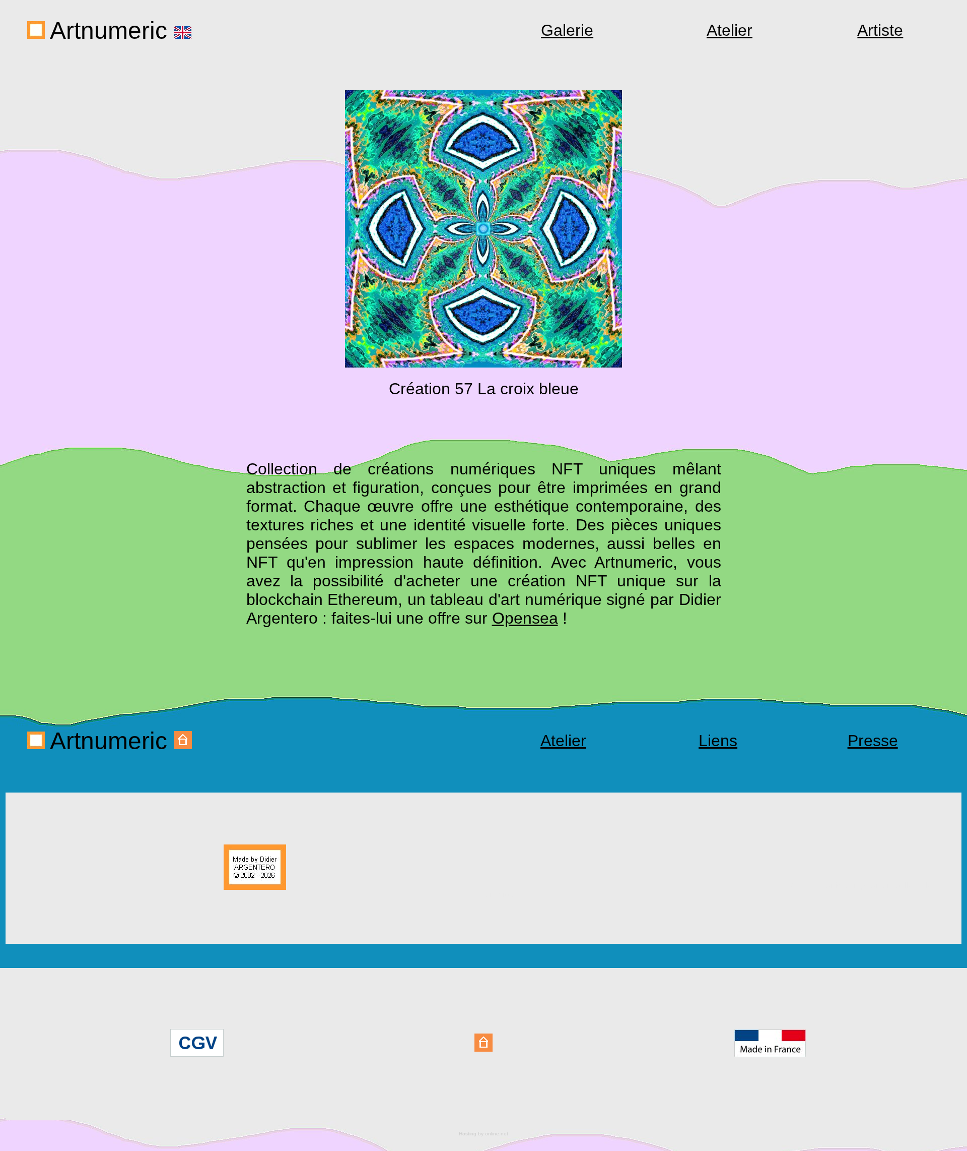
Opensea (525, 618)
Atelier (729, 30)
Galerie (567, 30)
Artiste (880, 30)
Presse (873, 741)
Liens (718, 741)
